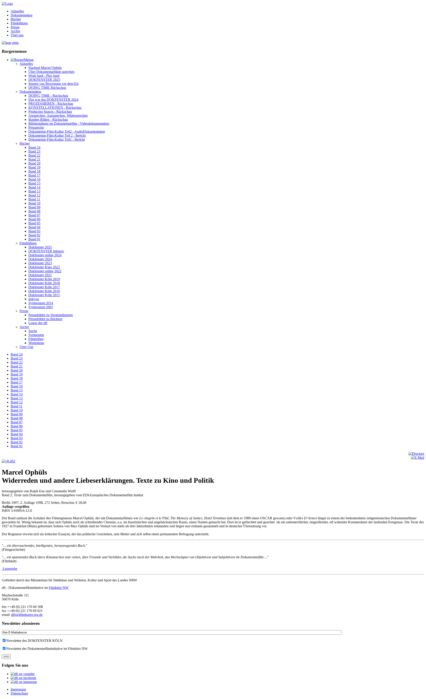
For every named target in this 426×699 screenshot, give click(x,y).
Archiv (15, 31)
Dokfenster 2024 (40, 259)
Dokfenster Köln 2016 (44, 291)
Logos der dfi (37, 323)
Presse (15, 27)
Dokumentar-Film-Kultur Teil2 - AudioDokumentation (66, 131)
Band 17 (34, 175)
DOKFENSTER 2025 (44, 80)
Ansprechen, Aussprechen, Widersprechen (58, 115)
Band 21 (34, 159)
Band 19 (34, 167)
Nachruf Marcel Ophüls (45, 68)
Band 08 (34, 211)
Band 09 (34, 207)
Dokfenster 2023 (40, 263)
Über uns (17, 35)
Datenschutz (19, 693)
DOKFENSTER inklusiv (46, 251)
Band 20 (34, 163)
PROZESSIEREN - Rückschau (50, 103)
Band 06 (34, 219)
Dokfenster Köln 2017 (44, 287)
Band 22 (34, 155)
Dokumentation (21, 15)
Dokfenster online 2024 (44, 255)
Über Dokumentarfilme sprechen (51, 72)
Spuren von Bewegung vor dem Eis (53, 84)
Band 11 (34, 199)
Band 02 (34, 235)
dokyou (33, 299)
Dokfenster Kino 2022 (44, 267)
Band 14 (34, 187)
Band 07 (34, 215)
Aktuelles (17, 11)
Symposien (36, 335)
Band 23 (34, 151)
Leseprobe (9, 568)
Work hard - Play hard (43, 76)
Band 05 (34, 223)
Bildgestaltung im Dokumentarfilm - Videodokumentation (68, 123)
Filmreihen (35, 339)
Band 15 (34, 183)
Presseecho (36, 127)
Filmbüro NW (59, 588)
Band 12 (34, 195)
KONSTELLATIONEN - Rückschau (54, 107)
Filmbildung (19, 23)
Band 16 (34, 179)
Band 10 (34, 203)
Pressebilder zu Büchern (45, 319)
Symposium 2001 (40, 307)
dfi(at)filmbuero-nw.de (27, 615)
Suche (32, 331)
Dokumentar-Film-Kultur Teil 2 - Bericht (57, 135)
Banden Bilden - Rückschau (48, 119)
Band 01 (34, 239)
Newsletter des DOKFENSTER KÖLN (34, 641)
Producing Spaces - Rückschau (50, 111)
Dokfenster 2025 (40, 247)
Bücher (16, 19)
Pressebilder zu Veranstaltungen (50, 315)
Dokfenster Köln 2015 (44, 295)
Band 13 (34, 191)
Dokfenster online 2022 (44, 271)
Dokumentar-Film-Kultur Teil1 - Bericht (56, 139)
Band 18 (34, 171)
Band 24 (34, 147)
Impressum (18, 689)
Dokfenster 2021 (40, 275)
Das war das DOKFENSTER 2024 (53, 99)
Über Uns (26, 347)
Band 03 (34, 231)
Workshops (36, 343)
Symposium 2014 (40, 303)
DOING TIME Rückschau (47, 88)
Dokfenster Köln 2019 (44, 279)
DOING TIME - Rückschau (48, 95)
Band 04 (34, 227)
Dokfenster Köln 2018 (44, 283)
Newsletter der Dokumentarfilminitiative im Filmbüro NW (47, 648)
